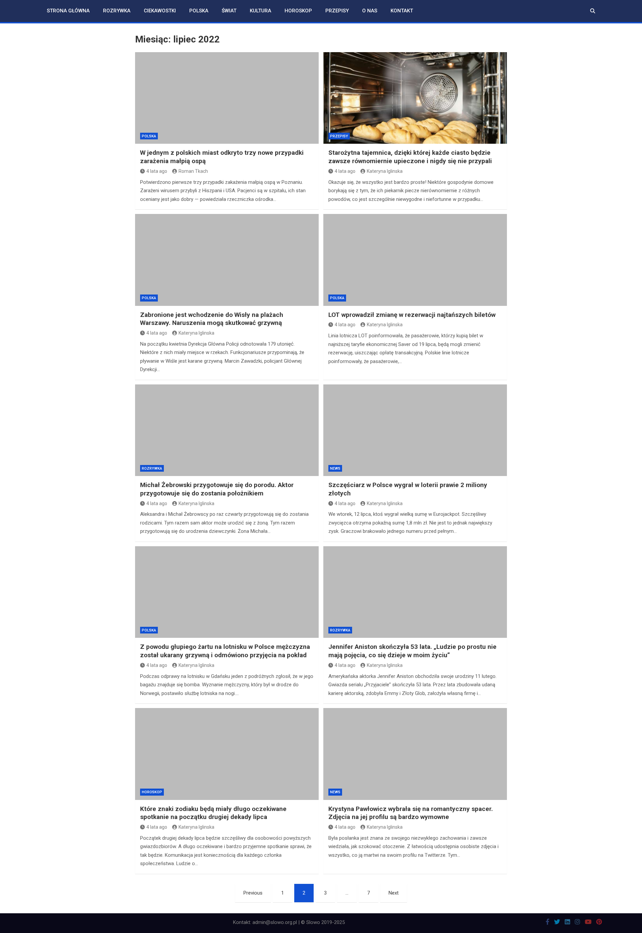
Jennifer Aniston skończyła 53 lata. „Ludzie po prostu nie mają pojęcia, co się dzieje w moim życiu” (412, 651)
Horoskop (298, 11)
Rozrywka (116, 11)
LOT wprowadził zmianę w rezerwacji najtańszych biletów (412, 315)
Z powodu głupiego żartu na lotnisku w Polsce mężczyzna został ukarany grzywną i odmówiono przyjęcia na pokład (225, 651)
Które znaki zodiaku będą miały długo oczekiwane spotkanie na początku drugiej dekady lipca (213, 813)
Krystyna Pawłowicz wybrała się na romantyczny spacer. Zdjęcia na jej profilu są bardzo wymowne (410, 813)
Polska (198, 11)
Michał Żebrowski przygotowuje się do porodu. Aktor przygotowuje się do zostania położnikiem (217, 489)
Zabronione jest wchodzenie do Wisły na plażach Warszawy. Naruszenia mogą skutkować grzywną (211, 319)
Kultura (260, 11)
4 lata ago (156, 171)
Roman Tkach (193, 171)
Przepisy (337, 11)
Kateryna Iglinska (385, 171)
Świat (229, 11)
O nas (369, 11)
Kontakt (402, 11)
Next (394, 893)
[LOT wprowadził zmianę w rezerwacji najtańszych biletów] (415, 260)
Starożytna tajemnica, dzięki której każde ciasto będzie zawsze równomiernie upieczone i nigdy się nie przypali (410, 157)
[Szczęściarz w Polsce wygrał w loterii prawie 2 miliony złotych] (415, 430)
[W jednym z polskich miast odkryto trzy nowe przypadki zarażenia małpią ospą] (227, 98)
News (335, 468)
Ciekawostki (160, 11)
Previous (252, 893)
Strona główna (68, 11)
